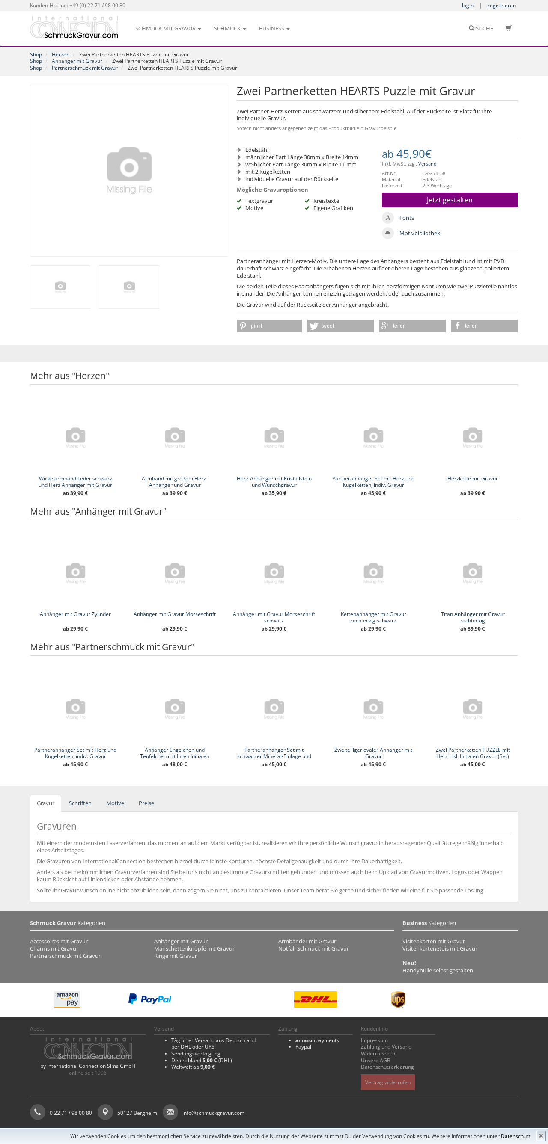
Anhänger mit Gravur (77, 61)
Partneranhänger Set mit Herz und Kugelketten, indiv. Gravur (373, 482)
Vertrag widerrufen (388, 1082)
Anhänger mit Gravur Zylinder (75, 614)
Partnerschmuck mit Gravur (85, 67)
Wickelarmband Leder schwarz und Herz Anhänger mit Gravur (75, 482)
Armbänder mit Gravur (307, 941)
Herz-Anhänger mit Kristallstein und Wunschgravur (274, 482)
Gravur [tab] (45, 803)
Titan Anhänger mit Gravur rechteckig (473, 617)
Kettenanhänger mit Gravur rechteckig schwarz (373, 617)
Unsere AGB (375, 1060)
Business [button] (272, 28)
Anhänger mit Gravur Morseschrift (175, 614)
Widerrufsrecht (379, 1053)
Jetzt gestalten (450, 199)
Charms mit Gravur (54, 948)
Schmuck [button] (228, 28)
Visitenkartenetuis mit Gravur (439, 948)
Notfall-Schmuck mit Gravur (313, 948)
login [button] (468, 5)
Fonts (406, 218)
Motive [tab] (115, 803)
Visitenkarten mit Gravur (433, 941)
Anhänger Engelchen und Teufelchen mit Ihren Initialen (174, 753)
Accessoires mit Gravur (59, 941)
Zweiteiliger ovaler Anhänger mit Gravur (373, 753)
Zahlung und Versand (386, 1046)
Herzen (60, 54)
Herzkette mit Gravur (472, 478)
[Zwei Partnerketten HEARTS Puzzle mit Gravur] (129, 171)
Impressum (374, 1040)
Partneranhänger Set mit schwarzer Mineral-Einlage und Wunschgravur (274, 756)
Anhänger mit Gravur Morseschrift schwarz (274, 617)
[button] (269, 326)
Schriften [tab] (80, 803)
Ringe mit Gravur (175, 956)
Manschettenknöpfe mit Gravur (194, 948)
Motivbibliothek (419, 233)
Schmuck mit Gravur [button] (166, 28)
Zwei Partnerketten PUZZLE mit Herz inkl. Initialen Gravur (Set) (473, 753)
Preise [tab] (146, 803)
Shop (36, 54)
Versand (427, 163)
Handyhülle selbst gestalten (437, 970)
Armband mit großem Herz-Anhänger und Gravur (175, 482)
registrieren (502, 5)
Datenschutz (516, 1136)
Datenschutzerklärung (387, 1066)
